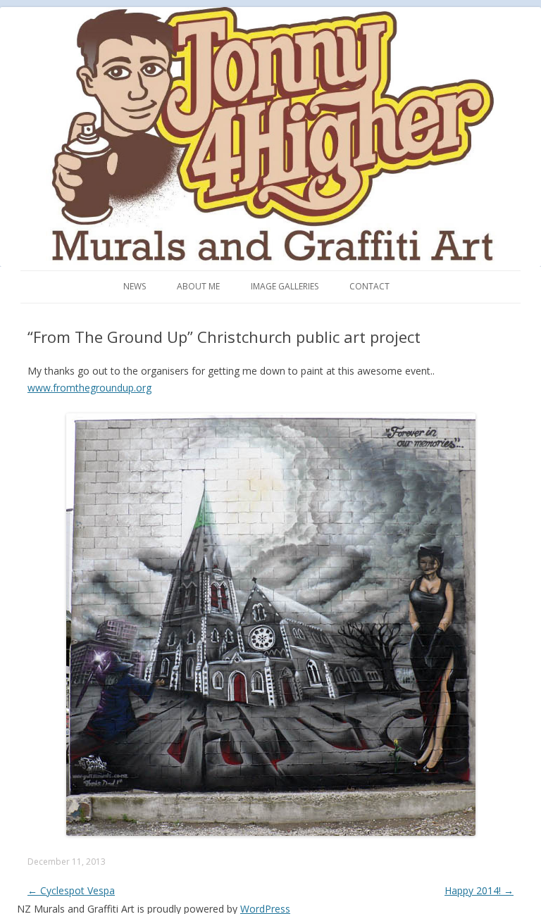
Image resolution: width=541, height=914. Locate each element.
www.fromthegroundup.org (89, 387)
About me (198, 286)
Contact (369, 286)
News (134, 286)
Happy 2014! (479, 890)
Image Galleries (284, 286)
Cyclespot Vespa (71, 890)
